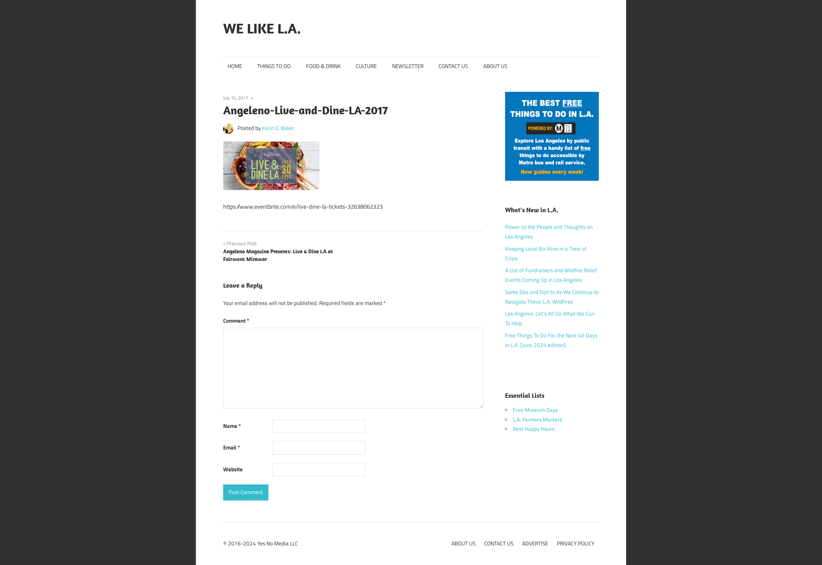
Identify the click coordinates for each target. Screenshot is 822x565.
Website (233, 469)
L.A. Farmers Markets (537, 419)
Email (231, 447)
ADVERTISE (535, 543)
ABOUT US (495, 66)
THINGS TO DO (274, 66)
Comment (236, 321)
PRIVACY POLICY (575, 543)
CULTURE (366, 66)
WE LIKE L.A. (262, 28)
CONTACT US (453, 66)
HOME (235, 66)
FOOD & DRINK (323, 66)
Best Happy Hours (534, 429)
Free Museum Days (535, 410)
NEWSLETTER (408, 66)
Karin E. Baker (278, 128)
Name (232, 426)
